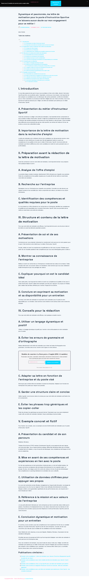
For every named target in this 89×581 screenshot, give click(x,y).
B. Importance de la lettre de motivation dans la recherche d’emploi (39, 44)
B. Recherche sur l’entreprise (32, 49)
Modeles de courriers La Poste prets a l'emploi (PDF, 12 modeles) (41, 65)
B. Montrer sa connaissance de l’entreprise (35, 56)
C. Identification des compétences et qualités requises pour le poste (40, 51)
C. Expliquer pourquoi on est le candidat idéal (35, 57)
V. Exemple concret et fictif (29, 72)
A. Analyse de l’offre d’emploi (31, 48)
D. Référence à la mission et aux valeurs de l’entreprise (37, 78)
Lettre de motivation (46, 27)
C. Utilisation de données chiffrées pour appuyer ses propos (38, 77)
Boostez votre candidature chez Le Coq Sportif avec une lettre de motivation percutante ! (44, 563)
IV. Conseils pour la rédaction (29, 61)
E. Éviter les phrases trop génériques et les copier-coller (38, 70)
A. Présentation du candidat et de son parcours (35, 73)
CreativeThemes (29, 578)
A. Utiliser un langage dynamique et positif (34, 62)
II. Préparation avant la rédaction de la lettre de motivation (36, 46)
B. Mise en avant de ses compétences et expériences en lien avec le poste (42, 75)
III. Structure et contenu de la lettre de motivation (34, 53)
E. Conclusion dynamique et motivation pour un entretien (38, 80)
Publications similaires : (33, 81)
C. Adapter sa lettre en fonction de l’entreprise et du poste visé (39, 67)
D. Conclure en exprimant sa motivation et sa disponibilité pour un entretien (42, 59)
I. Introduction (25, 41)
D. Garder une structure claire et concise (34, 68)
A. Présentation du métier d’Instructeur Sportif (35, 43)
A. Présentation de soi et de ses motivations (34, 54)
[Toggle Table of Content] (19, 40)
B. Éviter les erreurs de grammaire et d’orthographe (36, 64)
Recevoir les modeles (53, 362)
